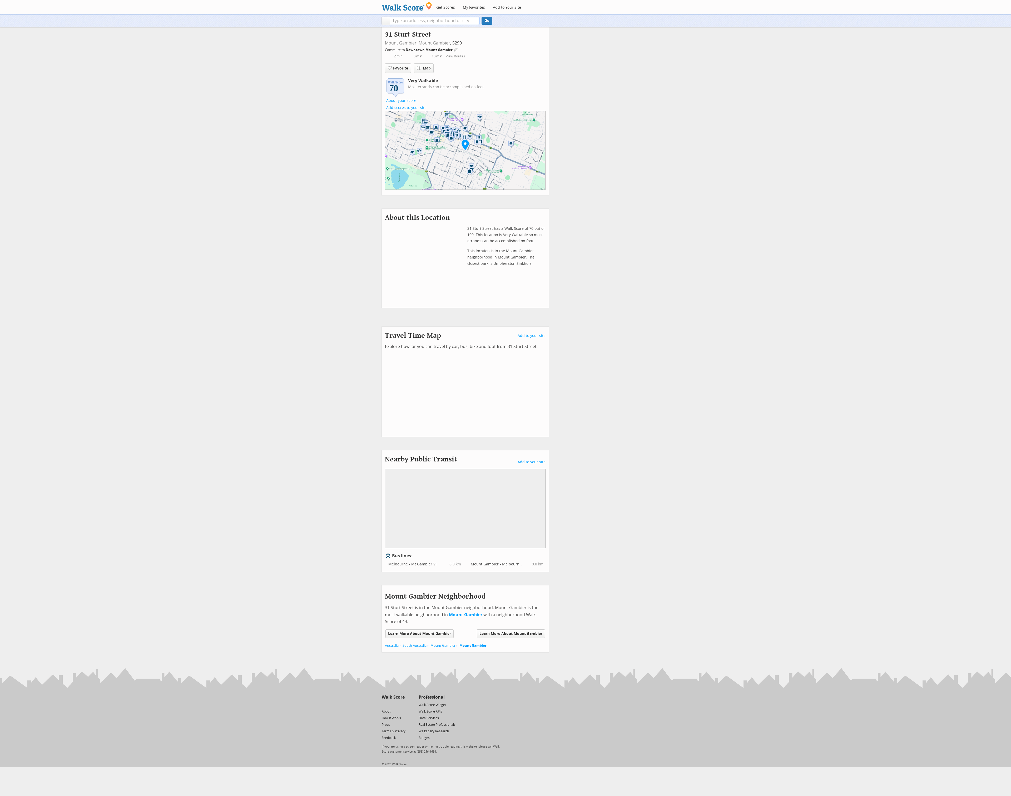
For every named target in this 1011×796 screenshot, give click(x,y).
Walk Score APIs (430, 711)
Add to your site (532, 336)
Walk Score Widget (432, 705)
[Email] (401, 705)
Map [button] (427, 68)
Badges (424, 738)
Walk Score (393, 697)
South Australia (415, 646)
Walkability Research (434, 731)
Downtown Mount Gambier (429, 50)
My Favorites (474, 7)
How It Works (391, 718)
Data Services (429, 718)
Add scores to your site (406, 108)
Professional (432, 697)
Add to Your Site (507, 7)
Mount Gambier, (401, 43)
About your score (401, 100)
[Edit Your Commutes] (456, 49)
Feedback (389, 738)
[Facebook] (393, 705)
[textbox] (435, 21)
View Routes (455, 56)
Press (386, 725)
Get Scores (445, 7)
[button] (385, 21)
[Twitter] (385, 705)
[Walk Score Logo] (407, 6)
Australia (392, 646)
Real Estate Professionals (437, 725)
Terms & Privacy (393, 731)
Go (486, 20)
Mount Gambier (434, 43)
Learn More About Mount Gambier (419, 633)
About (386, 711)
